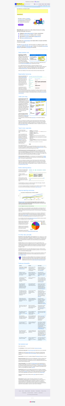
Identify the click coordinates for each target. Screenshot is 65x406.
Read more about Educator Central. (33, 231)
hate (39, 101)
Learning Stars (33, 117)
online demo (19, 46)
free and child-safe (24, 44)
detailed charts (26, 115)
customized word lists (40, 147)
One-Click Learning (34, 363)
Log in (49, 5)
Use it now (33, 367)
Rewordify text (19, 14)
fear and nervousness (41, 58)
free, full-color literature (32, 353)
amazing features (27, 40)
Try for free (21, 24)
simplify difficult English (28, 33)
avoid (42, 101)
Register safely (45, 5)
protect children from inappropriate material (38, 259)
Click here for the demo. (38, 348)
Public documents (23, 5)
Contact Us (35, 392)
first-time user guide (29, 46)
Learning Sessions (24, 77)
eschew (43, 104)
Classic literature (17, 5)
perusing (37, 105)
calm (44, 59)
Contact (34, 374)
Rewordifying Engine (24, 68)
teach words (26, 34)
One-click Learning (30, 392)
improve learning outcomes (27, 37)
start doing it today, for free (24, 124)
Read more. (41, 270)
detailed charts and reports (33, 218)
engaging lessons (37, 36)
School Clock (41, 364)
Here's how (20, 139)
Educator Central (28, 352)
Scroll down (28, 47)
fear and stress (42, 60)
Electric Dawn (42, 372)
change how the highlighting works (26, 63)
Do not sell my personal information (32, 394)
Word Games (24, 392)
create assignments (41, 328)
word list (42, 57)
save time (27, 36)
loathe (39, 104)
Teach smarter (40, 5)
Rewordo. (38, 356)
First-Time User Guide (32, 350)
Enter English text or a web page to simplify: (23, 8)
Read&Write (37, 1)
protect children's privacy (22, 254)
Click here (25, 371)
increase (39, 58)
